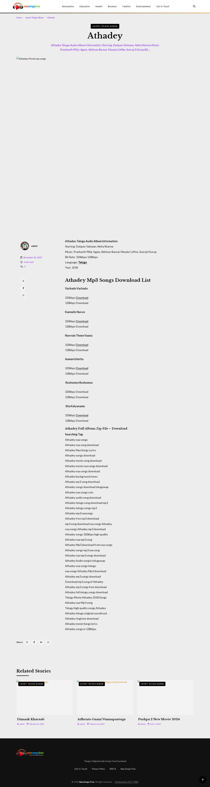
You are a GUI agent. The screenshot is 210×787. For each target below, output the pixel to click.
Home (19, 17)
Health (98, 6)
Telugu (82, 262)
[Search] (194, 6)
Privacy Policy (98, 768)
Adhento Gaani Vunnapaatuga (101, 719)
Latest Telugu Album (34, 17)
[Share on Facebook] (34, 642)
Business (112, 6)
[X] (23, 281)
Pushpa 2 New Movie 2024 (159, 719)
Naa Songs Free (128, 768)
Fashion (126, 6)
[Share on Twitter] (27, 642)
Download (82, 297)
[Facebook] (23, 288)
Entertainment (143, 6)
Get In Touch (162, 6)
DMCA (113, 768)
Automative (68, 6)
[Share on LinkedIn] (41, 642)
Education (84, 6)
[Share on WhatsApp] (48, 642)
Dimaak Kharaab (30, 719)
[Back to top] (202, 779)
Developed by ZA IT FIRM (126, 782)
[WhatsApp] (23, 295)
